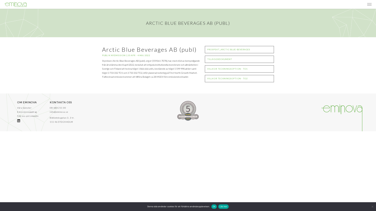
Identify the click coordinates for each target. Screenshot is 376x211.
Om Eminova (27, 102)
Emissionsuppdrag (27, 112)
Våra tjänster (24, 108)
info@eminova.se (59, 112)
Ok (214, 206)
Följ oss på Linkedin (27, 116)
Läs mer (223, 206)
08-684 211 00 (58, 108)
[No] (372, 206)
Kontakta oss (61, 102)
